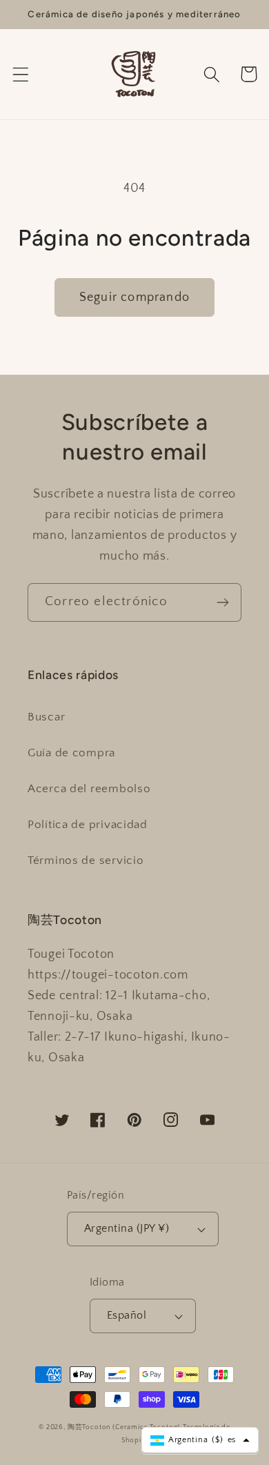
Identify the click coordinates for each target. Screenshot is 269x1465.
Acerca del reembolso (89, 789)
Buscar (46, 717)
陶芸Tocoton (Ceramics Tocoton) (124, 1427)
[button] (21, 74)
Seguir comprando (134, 297)
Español (126, 1315)
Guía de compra (71, 753)
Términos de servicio (85, 860)
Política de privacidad (88, 824)
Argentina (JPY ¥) (126, 1229)
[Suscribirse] (222, 602)
